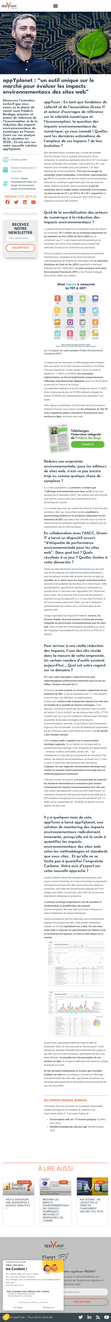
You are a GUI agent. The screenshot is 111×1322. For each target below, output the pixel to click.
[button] (55, 6)
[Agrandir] (100, 945)
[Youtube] (106, 1317)
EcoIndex (98, 598)
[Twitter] (80, 1317)
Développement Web (21, 182)
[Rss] (98, 1317)
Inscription (20, 248)
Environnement (26, 185)
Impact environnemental (23, 188)
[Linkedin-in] (89, 1317)
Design (24, 178)
